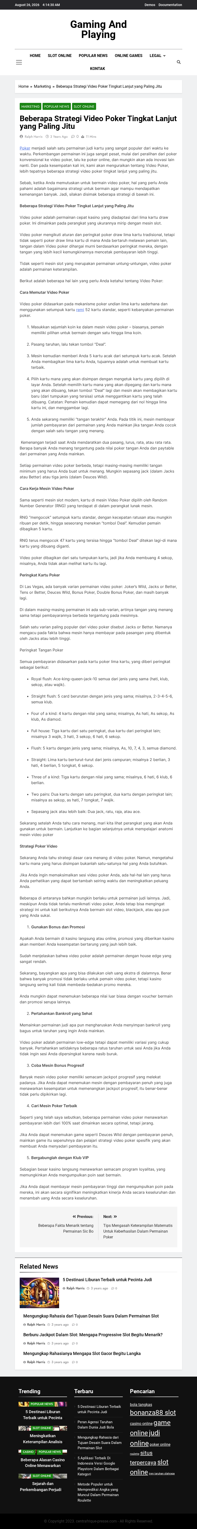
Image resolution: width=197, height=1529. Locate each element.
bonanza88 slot (153, 1413)
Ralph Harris (34, 136)
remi (80, 309)
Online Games (128, 55)
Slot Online (60, 55)
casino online (141, 1423)
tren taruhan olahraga (162, 1473)
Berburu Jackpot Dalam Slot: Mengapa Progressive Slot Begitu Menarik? (93, 1334)
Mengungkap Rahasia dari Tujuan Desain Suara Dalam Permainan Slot (91, 1316)
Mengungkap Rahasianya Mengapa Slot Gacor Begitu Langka (82, 1353)
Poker (25, 148)
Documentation (170, 5)
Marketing (30, 106)
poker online (160, 1444)
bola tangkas (141, 1404)
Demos (150, 5)
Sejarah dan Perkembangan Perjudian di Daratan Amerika (43, 1489)
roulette (134, 1453)
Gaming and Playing (98, 29)
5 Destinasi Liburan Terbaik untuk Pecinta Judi (107, 1279)
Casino (28, 1452)
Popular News (93, 55)
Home (35, 55)
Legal (155, 55)
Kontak (97, 68)
